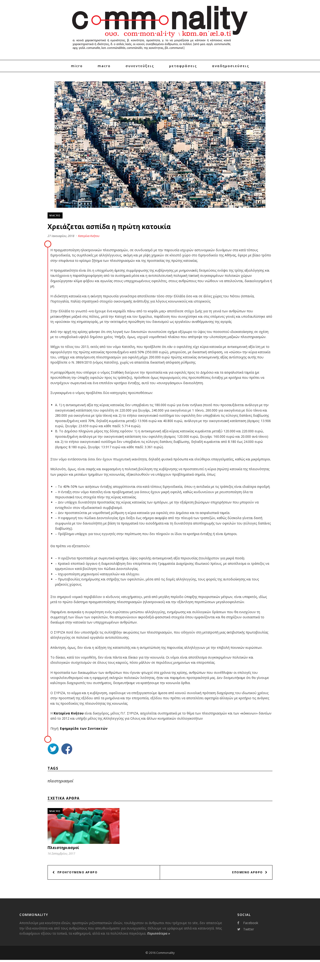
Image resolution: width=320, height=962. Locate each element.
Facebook (250, 923)
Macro (104, 66)
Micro (77, 66)
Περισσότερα (158, 933)
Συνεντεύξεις (140, 66)
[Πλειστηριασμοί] (83, 842)
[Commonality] (160, 51)
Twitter (248, 929)
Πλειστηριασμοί (63, 847)
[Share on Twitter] (53, 749)
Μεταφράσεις (183, 66)
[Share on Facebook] (66, 749)
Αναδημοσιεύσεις (230, 66)
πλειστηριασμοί (60, 780)
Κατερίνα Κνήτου (88, 236)
